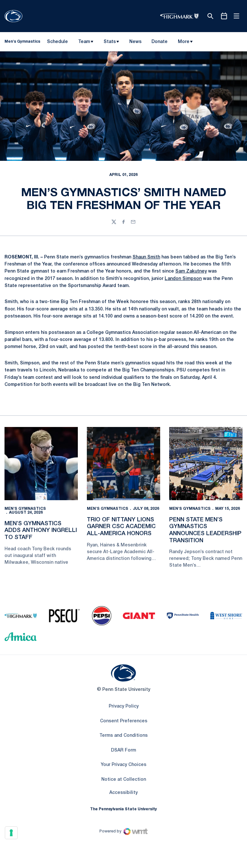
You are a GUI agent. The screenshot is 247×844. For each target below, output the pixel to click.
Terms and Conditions (123, 736)
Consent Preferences (123, 721)
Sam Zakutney (191, 271)
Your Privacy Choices (123, 765)
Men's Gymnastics (25, 508)
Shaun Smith (146, 257)
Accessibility (123, 792)
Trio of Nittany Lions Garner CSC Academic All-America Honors (121, 526)
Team (84, 42)
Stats (110, 42)
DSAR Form (123, 750)
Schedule (57, 42)
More (183, 42)
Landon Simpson (183, 279)
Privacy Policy (124, 706)
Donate (159, 43)
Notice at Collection (123, 780)
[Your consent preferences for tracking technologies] (11, 833)
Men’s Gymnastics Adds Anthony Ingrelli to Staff (41, 530)
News (135, 42)
